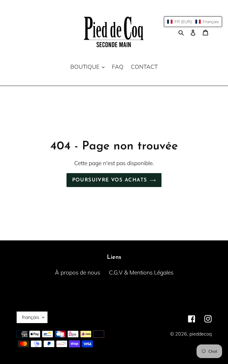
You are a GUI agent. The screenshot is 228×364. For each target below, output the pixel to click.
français (30, 317)
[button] (193, 22)
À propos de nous (77, 272)
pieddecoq (200, 334)
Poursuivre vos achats (109, 180)
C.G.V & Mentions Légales (141, 272)
